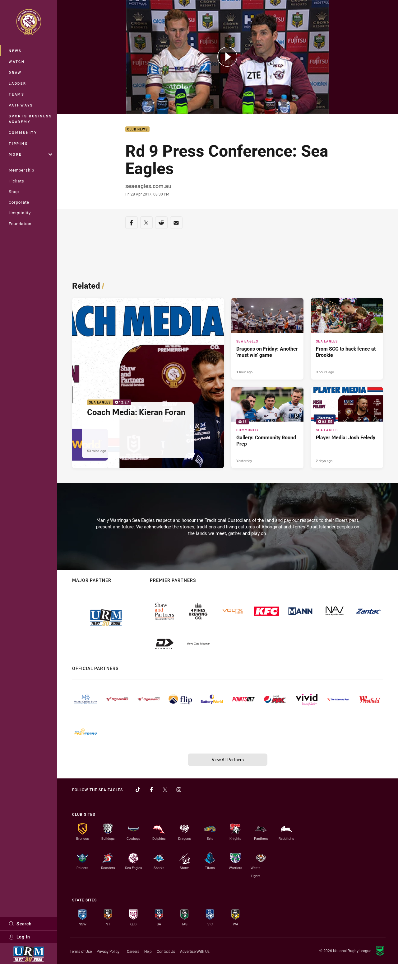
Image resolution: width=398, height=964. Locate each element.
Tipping (18, 143)
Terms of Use (81, 951)
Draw (15, 72)
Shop (14, 191)
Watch (17, 61)
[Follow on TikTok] (137, 789)
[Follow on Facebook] (151, 789)
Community (23, 132)
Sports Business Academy (30, 119)
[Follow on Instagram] (178, 789)
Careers (133, 951)
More (15, 154)
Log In (23, 937)
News (15, 50)
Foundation (20, 223)
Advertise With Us (195, 951)
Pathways (21, 105)
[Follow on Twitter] (165, 789)
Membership (21, 170)
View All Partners (228, 760)
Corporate (19, 202)
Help (148, 951)
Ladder (17, 83)
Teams (17, 94)
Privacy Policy (108, 951)
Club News (137, 129)
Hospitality (20, 212)
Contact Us (166, 951)
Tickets (16, 181)
